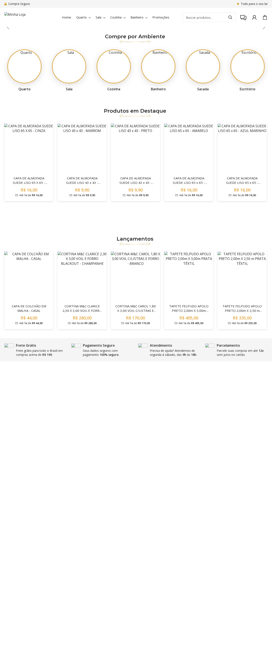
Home (66, 17)
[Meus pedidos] (254, 17)
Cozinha (116, 17)
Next (263, 27)
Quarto (81, 17)
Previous (8, 27)
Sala (98, 17)
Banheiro (136, 17)
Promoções (160, 17)
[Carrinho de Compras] (265, 17)
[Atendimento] (243, 17)
